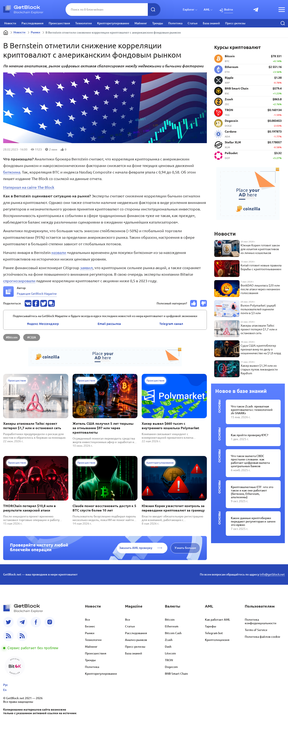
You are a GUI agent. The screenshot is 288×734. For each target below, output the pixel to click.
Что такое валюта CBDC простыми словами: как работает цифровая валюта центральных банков (250, 461)
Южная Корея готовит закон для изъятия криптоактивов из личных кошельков (260, 249)
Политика (175, 23)
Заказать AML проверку (135, 547)
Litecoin (170, 653)
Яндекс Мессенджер (43, 323)
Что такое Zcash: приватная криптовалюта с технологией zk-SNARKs (252, 410)
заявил (86, 268)
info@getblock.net (272, 574)
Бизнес (90, 626)
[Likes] (193, 303)
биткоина (11, 172)
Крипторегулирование (113, 23)
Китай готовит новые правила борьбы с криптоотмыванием (261, 267)
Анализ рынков (136, 640)
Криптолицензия (217, 640)
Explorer (188, 9)
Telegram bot (214, 633)
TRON (169, 660)
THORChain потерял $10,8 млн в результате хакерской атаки (29, 508)
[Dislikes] (203, 303)
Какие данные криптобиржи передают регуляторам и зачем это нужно (253, 521)
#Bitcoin (11, 337)
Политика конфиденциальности (260, 621)
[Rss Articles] (22, 636)
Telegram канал (171, 323)
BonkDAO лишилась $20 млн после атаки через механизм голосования (260, 289)
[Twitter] (8, 622)
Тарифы (210, 626)
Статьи (193, 23)
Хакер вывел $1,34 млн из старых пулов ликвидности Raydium (259, 369)
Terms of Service (256, 630)
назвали (58, 252)
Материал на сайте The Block (28, 187)
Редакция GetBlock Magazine (37, 293)
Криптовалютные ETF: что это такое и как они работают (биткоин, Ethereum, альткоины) (252, 492)
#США (31, 337)
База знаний (211, 23)
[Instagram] (49, 622)
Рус (5, 685)
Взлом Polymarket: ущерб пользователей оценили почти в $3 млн (258, 309)
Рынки (35, 32)
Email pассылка (109, 323)
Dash (168, 646)
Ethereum (171, 626)
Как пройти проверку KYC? (249, 435)
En (5, 690)
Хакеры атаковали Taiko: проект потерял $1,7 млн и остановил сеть (32, 426)
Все (87, 619)
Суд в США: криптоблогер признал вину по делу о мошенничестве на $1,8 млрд (261, 349)
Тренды (157, 23)
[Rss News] (8, 636)
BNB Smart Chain (176, 673)
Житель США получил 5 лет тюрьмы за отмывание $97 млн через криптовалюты (103, 428)
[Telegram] (22, 622)
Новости (10, 23)
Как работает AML (217, 619)
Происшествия (59, 23)
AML (207, 9)
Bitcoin (170, 619)
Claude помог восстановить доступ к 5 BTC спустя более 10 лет (104, 508)
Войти (228, 9)
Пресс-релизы (235, 23)
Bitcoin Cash (173, 633)
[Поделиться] (28, 303)
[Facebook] (36, 622)
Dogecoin (171, 667)
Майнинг (141, 23)
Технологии (83, 23)
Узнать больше (185, 547)
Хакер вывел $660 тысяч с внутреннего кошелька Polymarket (170, 426)
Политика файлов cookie (262, 636)
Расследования (32, 23)
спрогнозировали (19, 281)
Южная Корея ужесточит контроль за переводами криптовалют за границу (173, 508)
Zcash (168, 640)
